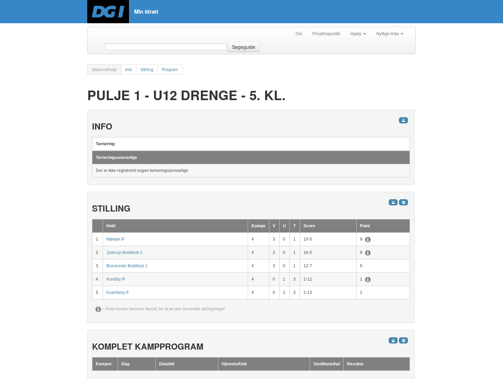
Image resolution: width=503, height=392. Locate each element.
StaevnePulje (104, 69)
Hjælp (356, 33)
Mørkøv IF (115, 239)
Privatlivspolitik (326, 33)
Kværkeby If (117, 292)
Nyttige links (388, 33)
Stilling (147, 69)
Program (170, 69)
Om (299, 33)
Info (128, 69)
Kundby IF (115, 279)
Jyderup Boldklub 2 (124, 252)
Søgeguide (243, 46)
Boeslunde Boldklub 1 (126, 265)
